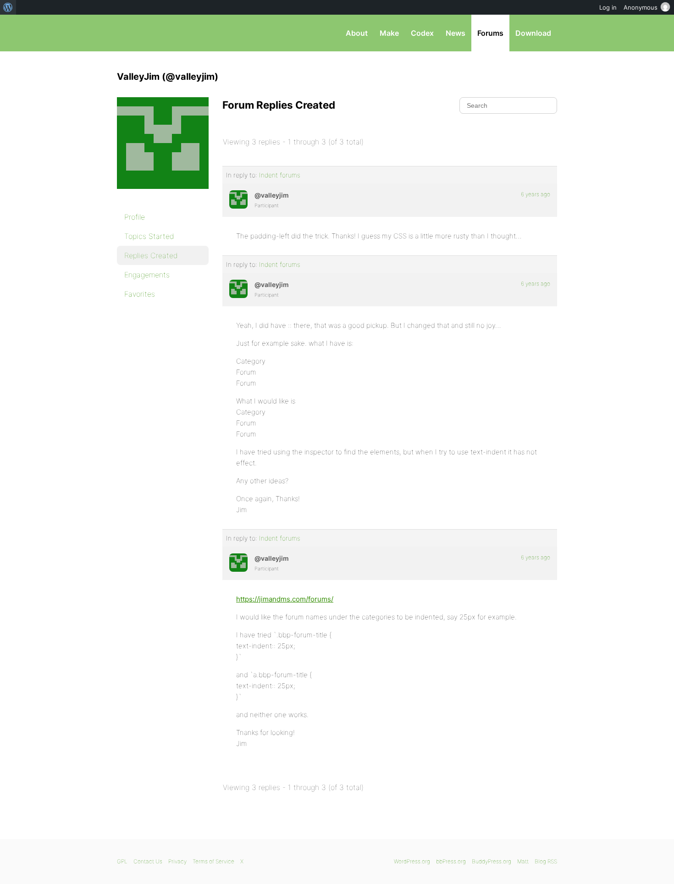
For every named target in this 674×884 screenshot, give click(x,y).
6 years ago (535, 194)
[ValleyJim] (163, 195)
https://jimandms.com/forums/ (284, 599)
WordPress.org (412, 861)
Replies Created (151, 255)
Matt (523, 861)
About (357, 33)
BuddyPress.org (491, 861)
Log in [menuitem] (608, 7)
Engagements (147, 274)
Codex (422, 33)
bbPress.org (164, 33)
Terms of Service (213, 861)
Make (389, 33)
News (455, 33)
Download (533, 33)
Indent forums (279, 175)
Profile (134, 216)
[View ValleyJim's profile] (238, 199)
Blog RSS (546, 861)
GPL (122, 861)
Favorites (139, 293)
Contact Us (147, 861)
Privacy (177, 861)
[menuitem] (8, 7)
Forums (490, 33)
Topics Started (149, 236)
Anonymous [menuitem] (640, 7)
